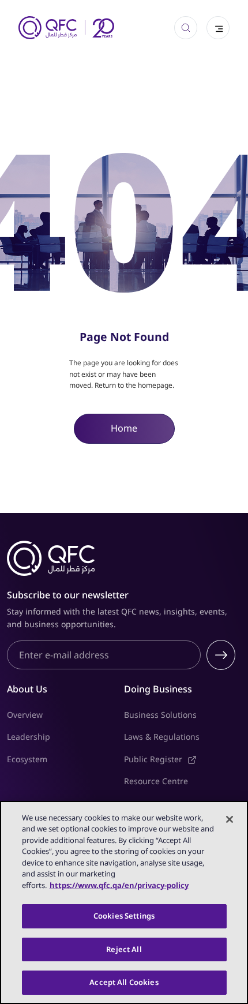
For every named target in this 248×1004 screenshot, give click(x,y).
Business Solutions (160, 714)
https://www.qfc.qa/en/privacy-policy (119, 885)
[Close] (229, 819)
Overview (25, 714)
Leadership (28, 736)
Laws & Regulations (162, 736)
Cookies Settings (124, 916)
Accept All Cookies (123, 982)
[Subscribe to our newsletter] (220, 655)
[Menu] (218, 27)
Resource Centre (156, 781)
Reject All (123, 949)
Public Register (182, 759)
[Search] (185, 27)
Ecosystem (27, 759)
